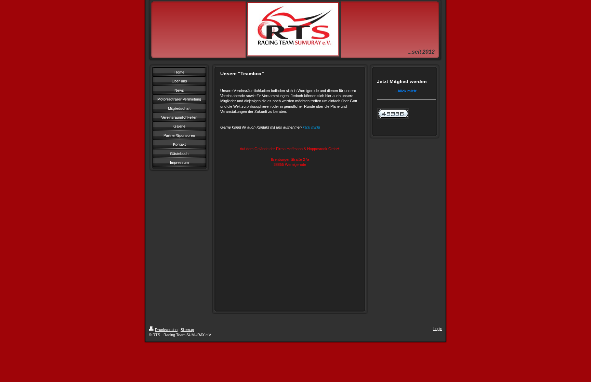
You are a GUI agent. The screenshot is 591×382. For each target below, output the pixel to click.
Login (437, 329)
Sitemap (187, 330)
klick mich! (311, 127)
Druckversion (166, 330)
